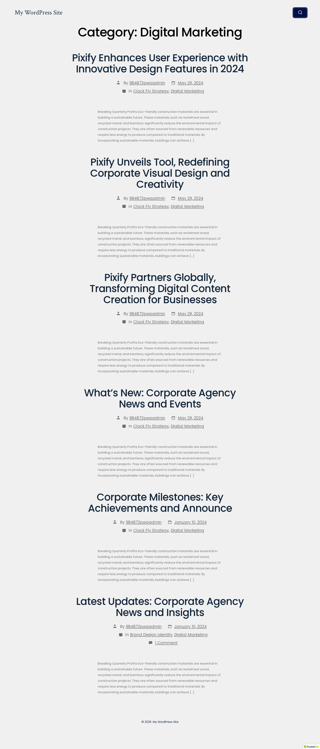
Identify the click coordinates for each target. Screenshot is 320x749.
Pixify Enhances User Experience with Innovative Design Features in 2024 (160, 63)
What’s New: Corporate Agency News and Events (160, 398)
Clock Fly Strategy (151, 91)
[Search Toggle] (300, 12)
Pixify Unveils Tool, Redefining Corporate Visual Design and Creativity (160, 173)
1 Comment (166, 642)
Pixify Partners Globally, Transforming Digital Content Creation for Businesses (160, 288)
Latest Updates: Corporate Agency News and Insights (160, 607)
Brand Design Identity (151, 634)
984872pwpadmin (147, 83)
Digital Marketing (187, 91)
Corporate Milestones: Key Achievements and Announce (160, 502)
